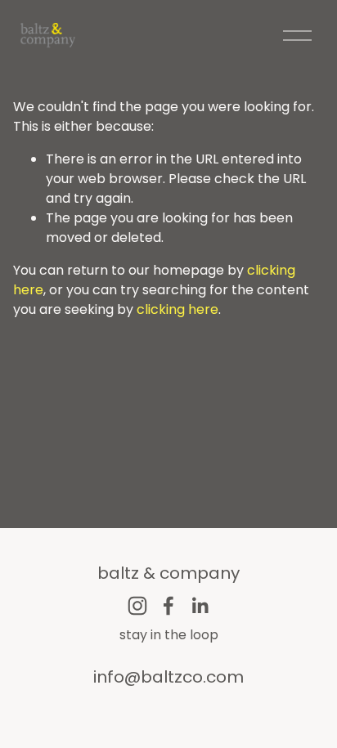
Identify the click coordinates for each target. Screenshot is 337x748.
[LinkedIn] (199, 606)
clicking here (177, 309)
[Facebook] (168, 606)
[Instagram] (137, 606)
